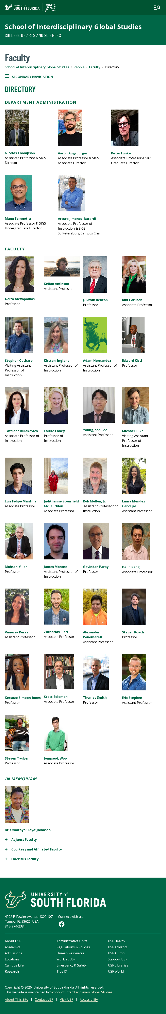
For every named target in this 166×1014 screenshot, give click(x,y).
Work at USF (65, 959)
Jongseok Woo (55, 758)
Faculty (94, 67)
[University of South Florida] (55, 899)
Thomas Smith (95, 697)
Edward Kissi (132, 360)
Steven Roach (133, 632)
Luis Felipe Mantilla (20, 501)
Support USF (117, 959)
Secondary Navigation (29, 77)
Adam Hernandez (97, 360)
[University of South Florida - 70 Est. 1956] (30, 7)
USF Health (116, 941)
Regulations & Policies (73, 947)
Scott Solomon (56, 696)
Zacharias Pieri (56, 632)
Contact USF (44, 999)
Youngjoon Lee (95, 430)
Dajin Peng (131, 567)
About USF (13, 941)
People (79, 67)
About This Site (16, 999)
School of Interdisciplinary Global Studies (73, 26)
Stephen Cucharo (19, 360)
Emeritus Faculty (22, 859)
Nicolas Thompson (20, 153)
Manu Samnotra (18, 218)
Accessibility (89, 999)
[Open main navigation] (157, 7)
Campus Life (14, 965)
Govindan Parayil (97, 567)
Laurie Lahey (54, 431)
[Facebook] (61, 924)
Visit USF (66, 999)
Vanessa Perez (16, 632)
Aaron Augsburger (73, 153)
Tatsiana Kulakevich (21, 431)
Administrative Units (71, 941)
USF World (116, 971)
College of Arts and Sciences (33, 35)
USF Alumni (116, 953)
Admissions (13, 953)
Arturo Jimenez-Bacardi (77, 218)
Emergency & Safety (71, 965)
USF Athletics (118, 947)
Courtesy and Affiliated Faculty (34, 849)
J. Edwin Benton (95, 300)
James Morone (55, 567)
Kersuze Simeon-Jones (23, 697)
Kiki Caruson (132, 300)
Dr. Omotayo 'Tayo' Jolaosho (28, 830)
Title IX (61, 971)
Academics (12, 947)
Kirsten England (56, 360)
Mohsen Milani (17, 567)
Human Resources (70, 953)
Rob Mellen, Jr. (94, 501)
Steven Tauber (17, 758)
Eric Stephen (132, 697)
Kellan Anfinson (56, 284)
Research (12, 971)
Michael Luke (133, 431)
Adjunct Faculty (21, 839)
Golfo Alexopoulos (20, 299)
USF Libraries (118, 965)
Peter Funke (121, 153)
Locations (12, 959)
